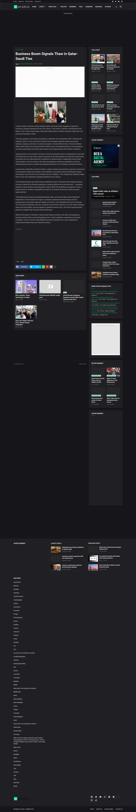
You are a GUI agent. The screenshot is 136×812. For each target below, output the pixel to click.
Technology (17, 765)
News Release (18, 699)
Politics (64, 6)
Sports (16, 751)
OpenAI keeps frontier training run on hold (109, 203)
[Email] (51, 266)
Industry (16, 660)
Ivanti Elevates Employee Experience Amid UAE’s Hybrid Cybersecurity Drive (73, 297)
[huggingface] (118, 797)
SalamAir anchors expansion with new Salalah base (72, 557)
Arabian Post (30, 809)
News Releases (18, 702)
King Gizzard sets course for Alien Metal (97, 400)
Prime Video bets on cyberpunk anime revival (113, 400)
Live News (17, 678)
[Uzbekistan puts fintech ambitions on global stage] (96, 275)
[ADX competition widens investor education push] (93, 567)
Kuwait (16, 670)
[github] (91, 800)
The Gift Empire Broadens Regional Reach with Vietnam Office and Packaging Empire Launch (104, 309)
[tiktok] (96, 800)
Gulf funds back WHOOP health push (49, 296)
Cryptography (18, 600)
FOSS (15, 639)
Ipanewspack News (20, 663)
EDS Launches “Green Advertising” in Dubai (23, 296)
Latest (41, 6)
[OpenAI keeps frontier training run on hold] (96, 204)
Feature (16, 628)
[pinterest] (121, 1)
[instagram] (105, 797)
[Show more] (55, 266)
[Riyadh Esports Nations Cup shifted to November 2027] (96, 233)
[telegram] (109, 797)
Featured (16, 631)
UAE (15, 775)
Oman (15, 706)
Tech (81, 6)
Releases (98, 6)
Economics (17, 607)
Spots (15, 758)
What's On (52, 6)
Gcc (22, 49)
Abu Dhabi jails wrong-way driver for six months (113, 67)
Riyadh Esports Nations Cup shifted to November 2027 (110, 232)
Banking (16, 589)
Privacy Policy (29, 1)
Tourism (16, 772)
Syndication (17, 761)
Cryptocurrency (18, 596)
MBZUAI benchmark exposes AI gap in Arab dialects (113, 87)
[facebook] (112, 1)
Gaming (16, 642)
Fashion (16, 624)
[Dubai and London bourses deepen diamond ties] (96, 213)
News (15, 695)
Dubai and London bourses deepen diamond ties (111, 212)
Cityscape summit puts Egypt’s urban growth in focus (97, 126)
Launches (88, 6)
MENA (15, 685)
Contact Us (38, 1)
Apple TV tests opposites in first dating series (112, 380)
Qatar (15, 720)
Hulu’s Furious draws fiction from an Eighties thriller (97, 380)
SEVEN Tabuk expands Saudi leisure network (96, 87)
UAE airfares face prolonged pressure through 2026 (97, 67)
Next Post (82, 364)
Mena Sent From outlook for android (25, 688)
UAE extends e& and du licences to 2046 (97, 106)
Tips (15, 768)
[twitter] (115, 1)
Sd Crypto (17, 734)
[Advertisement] (68, 30)
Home (15, 1)
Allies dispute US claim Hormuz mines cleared (105, 303)
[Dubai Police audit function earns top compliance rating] (96, 254)
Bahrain (16, 586)
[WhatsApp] (43, 266)
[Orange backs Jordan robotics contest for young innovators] (96, 264)
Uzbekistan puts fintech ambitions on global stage (111, 273)
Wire (15, 779)
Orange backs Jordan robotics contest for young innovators (111, 264)
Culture (16, 603)
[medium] (113, 797)
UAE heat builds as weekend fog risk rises (112, 126)
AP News (108, 6)
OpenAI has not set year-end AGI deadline (104, 313)
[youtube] (118, 1)
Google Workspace (19, 656)
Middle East (17, 692)
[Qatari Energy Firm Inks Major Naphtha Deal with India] (96, 243)
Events (16, 621)
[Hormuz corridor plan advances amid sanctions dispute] (96, 222)
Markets (16, 681)
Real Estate (17, 727)
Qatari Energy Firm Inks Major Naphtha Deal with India (110, 243)
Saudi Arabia (17, 731)
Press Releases (18, 716)
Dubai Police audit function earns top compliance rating (111, 253)
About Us (21, 1)
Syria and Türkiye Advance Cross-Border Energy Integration (24, 323)
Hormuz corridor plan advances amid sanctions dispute (111, 222)
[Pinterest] (47, 266)
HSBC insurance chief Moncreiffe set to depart (113, 107)
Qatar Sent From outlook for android (25, 724)
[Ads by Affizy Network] (119, 146)
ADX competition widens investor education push (109, 566)
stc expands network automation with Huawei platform (109, 557)
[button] (116, 7)
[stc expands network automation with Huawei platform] (93, 558)
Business (72, 6)
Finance (16, 635)
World (15, 786)
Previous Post (19, 364)
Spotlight (16, 754)
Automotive (17, 582)
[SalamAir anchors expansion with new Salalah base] (56, 558)
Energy (16, 614)
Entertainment (18, 617)
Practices (16, 713)
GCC (15, 649)
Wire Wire (16, 782)
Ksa (15, 667)
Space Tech (17, 747)
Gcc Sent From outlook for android (24, 653)
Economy (16, 610)
